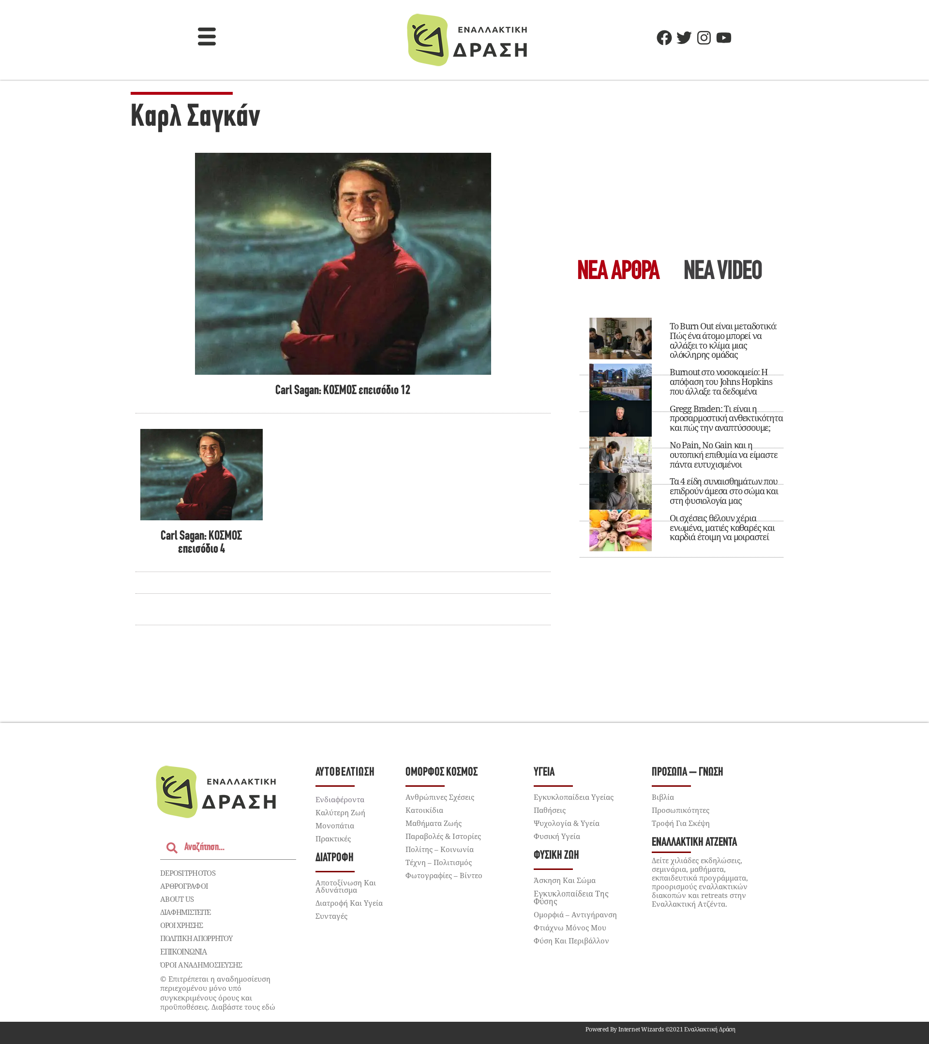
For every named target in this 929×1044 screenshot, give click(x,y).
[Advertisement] (681, 172)
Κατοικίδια (424, 810)
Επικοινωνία (183, 951)
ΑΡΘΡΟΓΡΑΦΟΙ (184, 886)
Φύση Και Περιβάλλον (571, 940)
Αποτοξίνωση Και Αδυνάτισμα (345, 886)
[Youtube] (724, 37)
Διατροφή (334, 858)
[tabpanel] (681, 433)
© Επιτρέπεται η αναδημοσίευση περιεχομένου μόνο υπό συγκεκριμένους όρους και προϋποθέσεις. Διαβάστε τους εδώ (217, 993)
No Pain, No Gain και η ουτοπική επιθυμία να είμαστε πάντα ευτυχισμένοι (723, 454)
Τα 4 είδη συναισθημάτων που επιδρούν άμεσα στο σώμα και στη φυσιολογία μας (724, 490)
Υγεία (544, 772)
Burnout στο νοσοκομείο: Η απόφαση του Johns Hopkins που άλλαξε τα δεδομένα (721, 381)
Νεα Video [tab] (723, 272)
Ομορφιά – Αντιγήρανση (575, 914)
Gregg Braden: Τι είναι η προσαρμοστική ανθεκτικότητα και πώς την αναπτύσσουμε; (726, 418)
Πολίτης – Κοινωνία (439, 849)
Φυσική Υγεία (557, 836)
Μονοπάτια (334, 825)
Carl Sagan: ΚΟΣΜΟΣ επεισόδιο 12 (342, 390)
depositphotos (187, 873)
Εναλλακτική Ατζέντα (694, 843)
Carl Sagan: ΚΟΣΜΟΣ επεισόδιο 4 (201, 543)
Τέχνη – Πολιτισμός (438, 862)
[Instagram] (704, 37)
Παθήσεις (550, 810)
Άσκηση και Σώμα (565, 880)
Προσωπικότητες (680, 810)
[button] (207, 37)
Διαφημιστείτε (185, 912)
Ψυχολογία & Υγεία (566, 823)
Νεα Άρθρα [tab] (618, 272)
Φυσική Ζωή (556, 856)
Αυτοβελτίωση (345, 772)
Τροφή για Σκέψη (681, 823)
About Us (177, 899)
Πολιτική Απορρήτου (196, 938)
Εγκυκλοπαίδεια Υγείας (574, 797)
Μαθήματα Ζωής (433, 823)
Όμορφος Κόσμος (441, 772)
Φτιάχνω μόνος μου (570, 927)
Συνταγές (331, 916)
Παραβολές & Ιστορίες (443, 836)
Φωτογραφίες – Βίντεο (443, 875)
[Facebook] (664, 37)
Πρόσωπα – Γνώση (687, 772)
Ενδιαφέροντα (339, 799)
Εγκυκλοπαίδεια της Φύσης (571, 897)
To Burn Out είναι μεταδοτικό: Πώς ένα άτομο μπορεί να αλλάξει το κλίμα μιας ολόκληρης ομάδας (723, 340)
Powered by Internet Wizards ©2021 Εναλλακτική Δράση (660, 1029)
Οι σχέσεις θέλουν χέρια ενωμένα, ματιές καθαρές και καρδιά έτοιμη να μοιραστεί (722, 527)
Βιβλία (663, 797)
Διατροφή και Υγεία (349, 903)
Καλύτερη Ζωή (340, 812)
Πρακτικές (333, 838)
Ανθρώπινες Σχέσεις (439, 797)
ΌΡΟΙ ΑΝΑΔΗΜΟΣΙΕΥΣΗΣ (201, 965)
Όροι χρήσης (181, 925)
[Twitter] (684, 37)
